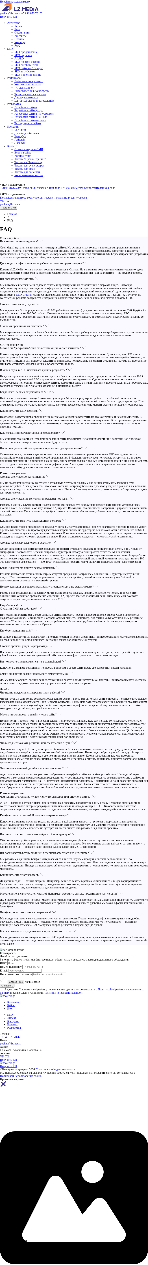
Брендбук (20, 136)
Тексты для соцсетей (27, 172)
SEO (10, 48)
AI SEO (19, 58)
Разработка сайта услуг (28, 110)
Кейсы (18, 26)
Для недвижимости (26, 97)
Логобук (19, 142)
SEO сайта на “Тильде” (28, 68)
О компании (22, 32)
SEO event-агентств (26, 64)
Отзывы (19, 39)
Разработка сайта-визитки (30, 120)
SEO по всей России (27, 61)
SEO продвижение (26, 52)
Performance (14, 77)
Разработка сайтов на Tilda (30, 116)
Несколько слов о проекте (16, 974)
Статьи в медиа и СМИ (28, 149)
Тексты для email (24, 168)
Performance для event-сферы (31, 90)
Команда (19, 42)
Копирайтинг (22, 155)
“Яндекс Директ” (25, 87)
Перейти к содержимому (15, 1)
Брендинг (13, 126)
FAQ (17, 45)
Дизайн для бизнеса (26, 133)
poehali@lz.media (10, 13)
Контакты (20, 35)
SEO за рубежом (24, 71)
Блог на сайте (22, 152)
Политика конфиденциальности (55, 1069)
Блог (17, 29)
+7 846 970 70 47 (31, 13)
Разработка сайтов (25, 107)
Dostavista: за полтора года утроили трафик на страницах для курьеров (43, 197)
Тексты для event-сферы (29, 165)
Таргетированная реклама (30, 94)
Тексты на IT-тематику (28, 162)
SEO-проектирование (27, 74)
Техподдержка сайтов (27, 123)
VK (2, 200)
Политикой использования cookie (20, 1075)
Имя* (3, 962)
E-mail (4, 970)
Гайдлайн (20, 139)
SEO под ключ (23, 55)
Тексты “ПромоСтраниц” (30, 159)
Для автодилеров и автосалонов (34, 100)
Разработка (14, 103)
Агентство (13, 22)
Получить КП (8, 16)
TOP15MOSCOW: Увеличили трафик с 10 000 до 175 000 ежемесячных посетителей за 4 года (57, 187)
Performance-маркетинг (28, 81)
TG (7, 200)
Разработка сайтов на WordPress (34, 113)
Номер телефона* (11, 966)
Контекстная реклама (27, 84)
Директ (11, 1017)
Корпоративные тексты (28, 175)
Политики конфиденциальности (63, 992)
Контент (12, 146)
